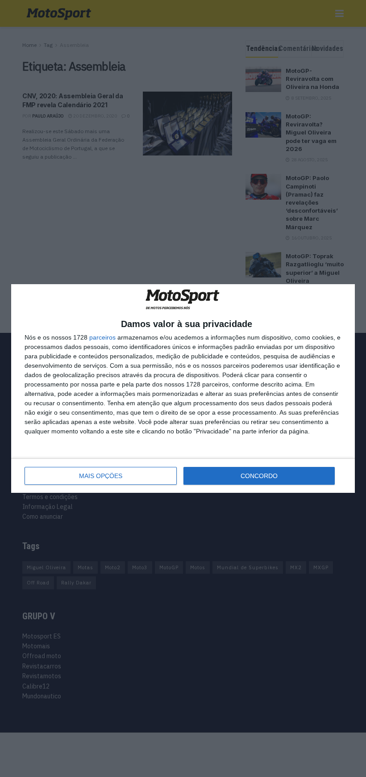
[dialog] (183, 388)
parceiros (102, 337)
